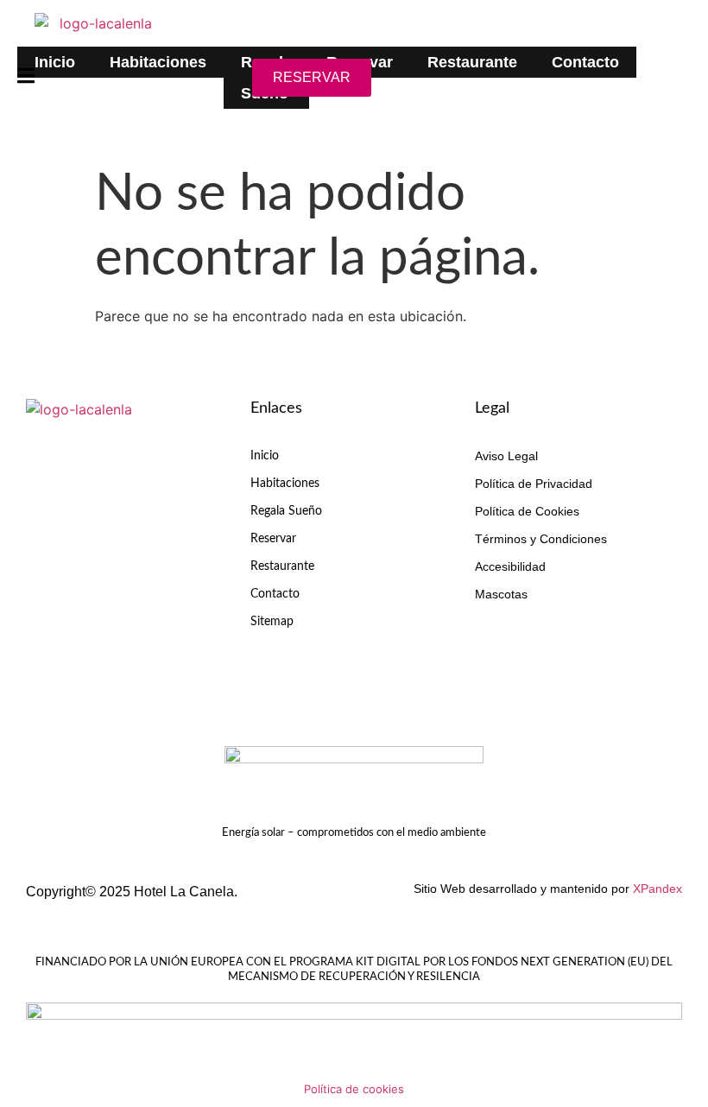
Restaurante (472, 62)
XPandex (657, 888)
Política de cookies (354, 1089)
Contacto (585, 62)
